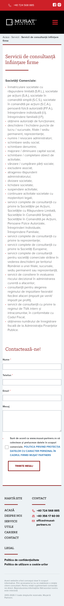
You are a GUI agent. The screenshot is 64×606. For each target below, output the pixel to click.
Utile (8, 527)
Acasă (9, 510)
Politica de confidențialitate (21, 560)
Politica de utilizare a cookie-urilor (26, 564)
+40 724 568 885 (24, 5)
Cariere (10, 532)
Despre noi (13, 516)
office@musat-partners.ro (45, 522)
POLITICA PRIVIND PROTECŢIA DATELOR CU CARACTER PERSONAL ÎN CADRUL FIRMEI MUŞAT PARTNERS (35, 451)
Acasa (6, 37)
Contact (11, 538)
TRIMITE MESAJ (24, 466)
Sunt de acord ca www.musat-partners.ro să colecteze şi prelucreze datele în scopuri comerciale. (35, 447)
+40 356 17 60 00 (48, 516)
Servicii (15, 37)
